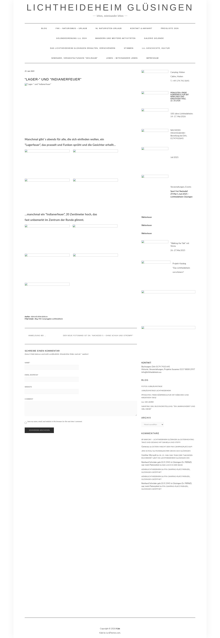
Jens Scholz (147, 451)
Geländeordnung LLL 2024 (71, 38)
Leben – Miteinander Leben (122, 58)
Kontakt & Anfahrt (141, 28)
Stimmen (128, 48)
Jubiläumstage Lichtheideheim (156, 390)
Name (27, 363)
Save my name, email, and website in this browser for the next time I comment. (54, 421)
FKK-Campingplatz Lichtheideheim (50, 319)
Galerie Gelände (154, 38)
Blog (44, 28)
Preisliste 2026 (170, 28)
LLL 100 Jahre (147, 402)
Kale (118, 629)
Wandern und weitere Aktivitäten (115, 38)
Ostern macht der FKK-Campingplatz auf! (172, 447)
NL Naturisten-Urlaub (109, 28)
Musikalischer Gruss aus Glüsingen (173, 451)
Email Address (31, 375)
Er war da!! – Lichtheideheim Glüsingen (159, 439)
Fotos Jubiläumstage (151, 386)
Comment (29, 399)
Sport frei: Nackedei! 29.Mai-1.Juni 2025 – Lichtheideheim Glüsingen (181, 194)
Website (28, 387)
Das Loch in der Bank (172, 465)
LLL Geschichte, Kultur (156, 48)
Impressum (152, 58)
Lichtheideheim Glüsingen (110, 7)
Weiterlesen (146, 217)
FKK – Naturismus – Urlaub (71, 28)
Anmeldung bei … (37, 335)
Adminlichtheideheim (39, 316)
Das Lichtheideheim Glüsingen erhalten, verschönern (82, 48)
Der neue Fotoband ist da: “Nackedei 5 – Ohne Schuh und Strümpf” (98, 335)
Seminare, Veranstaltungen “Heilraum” (74, 58)
